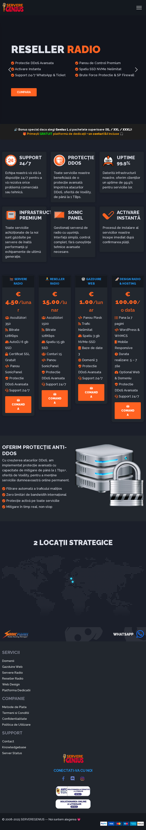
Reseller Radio (12, 678)
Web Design (11, 684)
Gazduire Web (12, 666)
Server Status (12, 753)
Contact (8, 741)
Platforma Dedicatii (16, 690)
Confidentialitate (14, 718)
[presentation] (9, 69)
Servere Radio (12, 672)
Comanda (18, 406)
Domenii (8, 661)
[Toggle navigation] (139, 7)
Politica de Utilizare (16, 724)
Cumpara (24, 92)
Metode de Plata (14, 707)
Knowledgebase (14, 747)
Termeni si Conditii (15, 713)
